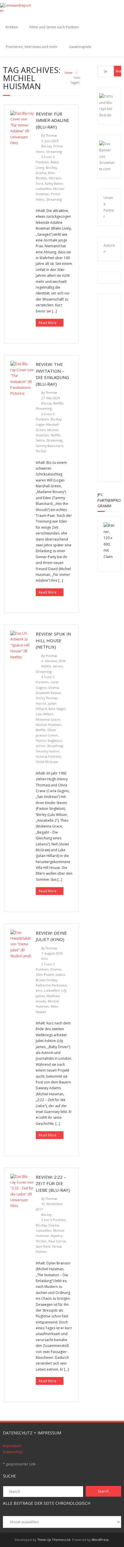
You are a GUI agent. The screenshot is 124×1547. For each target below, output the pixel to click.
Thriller (41, 451)
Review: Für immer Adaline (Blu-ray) (52, 120)
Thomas (51, 135)
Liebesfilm (43, 188)
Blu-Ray (51, 167)
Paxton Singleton (49, 740)
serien (40, 746)
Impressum (12, 1445)
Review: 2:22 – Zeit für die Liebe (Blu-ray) (53, 1183)
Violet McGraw (47, 761)
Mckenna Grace (48, 719)
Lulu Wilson (44, 714)
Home (68, 73)
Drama (41, 173)
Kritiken (12, 27)
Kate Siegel (56, 708)
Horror (41, 703)
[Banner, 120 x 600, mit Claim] (109, 556)
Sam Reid (43, 1246)
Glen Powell (45, 974)
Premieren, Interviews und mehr (32, 46)
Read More (48, 322)
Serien (58, 666)
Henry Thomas (46, 698)
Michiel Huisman (48, 724)
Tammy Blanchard (49, 446)
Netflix (58, 403)
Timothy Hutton (47, 751)
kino (39, 990)
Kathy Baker (54, 183)
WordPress (100, 1539)
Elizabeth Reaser (48, 693)
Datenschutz (13, 1451)
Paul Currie (57, 1241)
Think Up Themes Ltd (53, 1539)
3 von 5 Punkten (53, 1220)
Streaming (54, 151)
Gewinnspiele (80, 46)
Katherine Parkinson (51, 985)
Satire (40, 440)
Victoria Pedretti (48, 756)
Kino (44, 958)
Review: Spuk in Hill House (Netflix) (53, 640)
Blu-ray (46, 146)
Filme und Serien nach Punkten (54, 27)
